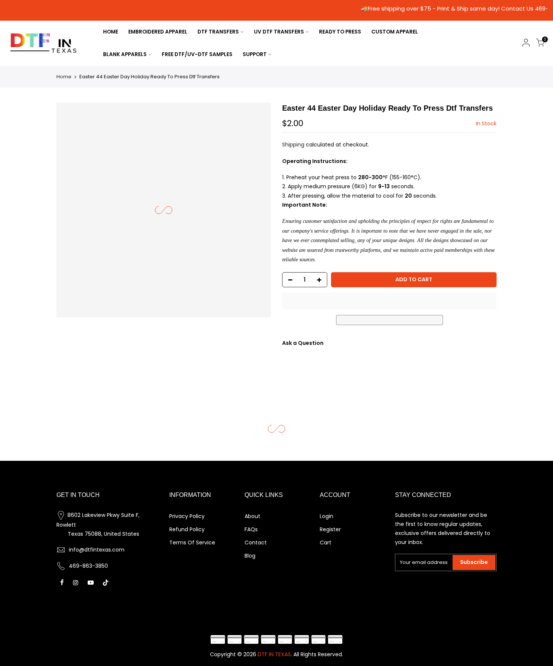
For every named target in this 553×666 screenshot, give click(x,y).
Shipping (293, 144)
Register (330, 529)
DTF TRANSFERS (218, 31)
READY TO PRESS (340, 31)
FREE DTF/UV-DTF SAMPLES (197, 54)
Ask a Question (303, 343)
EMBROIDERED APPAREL (157, 31)
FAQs (251, 529)
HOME (110, 31)
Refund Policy (187, 529)
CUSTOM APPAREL (394, 31)
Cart (325, 542)
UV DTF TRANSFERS (279, 31)
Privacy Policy (187, 516)
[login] (526, 43)
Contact (256, 542)
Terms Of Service (192, 542)
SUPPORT (255, 54)
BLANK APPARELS (125, 54)
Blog (250, 555)
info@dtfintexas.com (97, 549)
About (252, 516)
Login (326, 516)
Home (63, 76)
